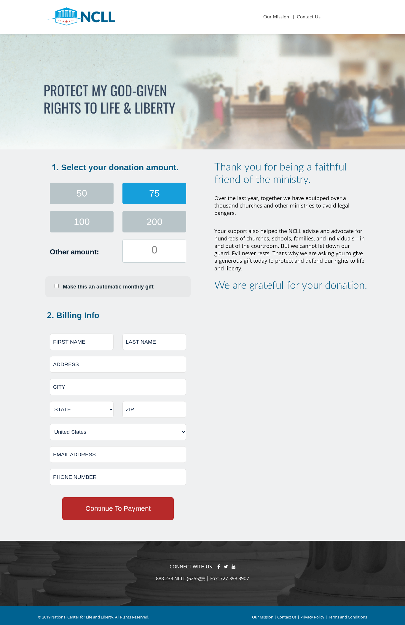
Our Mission (276, 17)
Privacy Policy (312, 617)
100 (82, 221)
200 (154, 221)
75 (154, 193)
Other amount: (74, 252)
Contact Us (309, 17)
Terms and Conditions (347, 617)
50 (81, 193)
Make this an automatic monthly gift (108, 287)
